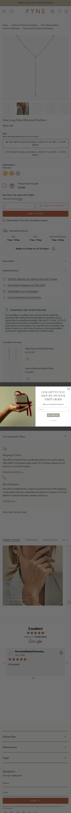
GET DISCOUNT (53, 415)
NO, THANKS (53, 420)
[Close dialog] (68, 388)
